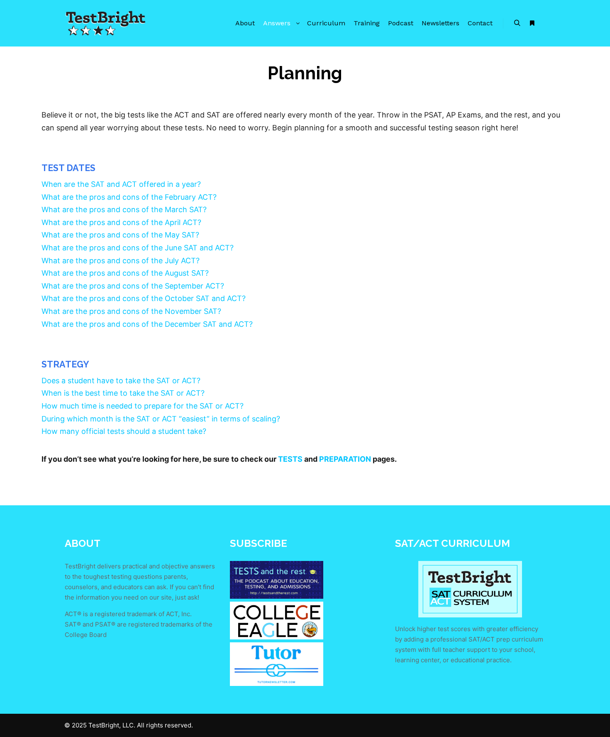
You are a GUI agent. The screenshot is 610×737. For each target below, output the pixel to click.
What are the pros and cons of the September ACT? (132, 286)
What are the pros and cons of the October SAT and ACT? (143, 298)
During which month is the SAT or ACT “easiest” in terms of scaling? (160, 418)
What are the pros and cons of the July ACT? (120, 260)
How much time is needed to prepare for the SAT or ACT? (142, 406)
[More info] (532, 23)
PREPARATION (345, 459)
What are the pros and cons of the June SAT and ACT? (137, 247)
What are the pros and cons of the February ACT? (129, 197)
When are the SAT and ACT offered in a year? (121, 184)
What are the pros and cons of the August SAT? (125, 273)
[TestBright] (105, 23)
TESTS (290, 459)
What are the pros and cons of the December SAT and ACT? (147, 324)
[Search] (517, 23)
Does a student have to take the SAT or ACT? (120, 380)
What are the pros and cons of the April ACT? (121, 222)
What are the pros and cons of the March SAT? (124, 209)
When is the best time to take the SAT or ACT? (123, 393)
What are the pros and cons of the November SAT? (131, 311)
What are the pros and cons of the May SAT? (120, 234)
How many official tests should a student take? (123, 431)
